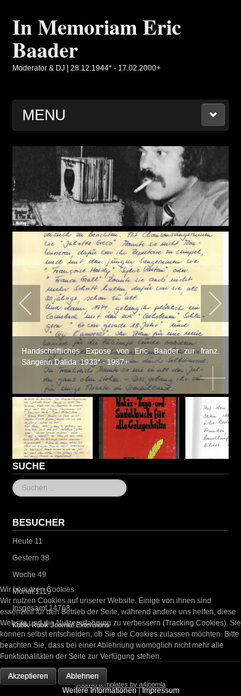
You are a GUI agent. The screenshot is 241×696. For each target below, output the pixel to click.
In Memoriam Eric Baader (96, 38)
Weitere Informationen (99, 690)
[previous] (34, 303)
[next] (207, 303)
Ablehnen (82, 676)
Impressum (160, 690)
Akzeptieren (28, 676)
